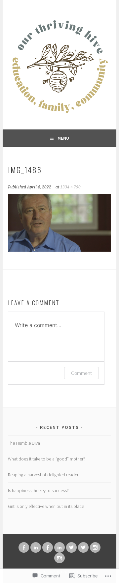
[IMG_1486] (59, 249)
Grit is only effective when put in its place (46, 506)
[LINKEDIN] (35, 547)
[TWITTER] (71, 547)
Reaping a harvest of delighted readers (44, 475)
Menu (63, 138)
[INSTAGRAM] (95, 547)
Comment (81, 373)
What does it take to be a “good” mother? (46, 459)
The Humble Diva (24, 443)
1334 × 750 (70, 187)
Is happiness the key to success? (38, 490)
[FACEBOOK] (24, 547)
